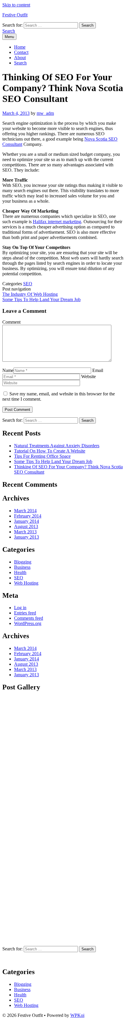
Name (7, 370)
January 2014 (26, 521)
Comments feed (28, 618)
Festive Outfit (15, 14)
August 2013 (26, 526)
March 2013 (25, 531)
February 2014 (27, 515)
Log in (20, 607)
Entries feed (25, 612)
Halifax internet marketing (57, 221)
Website (88, 376)
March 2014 (25, 510)
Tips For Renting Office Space (42, 456)
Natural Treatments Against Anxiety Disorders (56, 445)
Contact (21, 52)
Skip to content (16, 4)
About (20, 57)
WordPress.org (27, 623)
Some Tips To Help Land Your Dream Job (41, 299)
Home (19, 47)
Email (97, 370)
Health (20, 572)
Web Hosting (26, 582)
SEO (27, 283)
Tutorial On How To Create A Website (49, 450)
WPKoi (77, 1015)
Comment (11, 322)
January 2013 (26, 537)
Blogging (22, 561)
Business (22, 567)
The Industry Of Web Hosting (30, 294)
